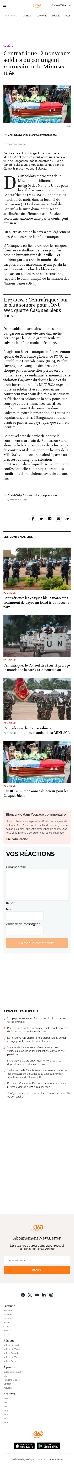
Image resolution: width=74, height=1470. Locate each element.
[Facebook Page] (23, 1295)
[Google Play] (48, 1445)
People (69, 16)
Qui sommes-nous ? (13, 1372)
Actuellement (10, 16)
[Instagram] (51, 1295)
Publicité (7, 1388)
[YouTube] (37, 1295)
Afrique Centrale (11, 1353)
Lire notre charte (17, 839)
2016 (5, 1422)
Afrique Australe (11, 1361)
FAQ (5, 1376)
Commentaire (16, 867)
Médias (6, 1330)
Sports (6, 1334)
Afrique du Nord (11, 1345)
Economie (42, 16)
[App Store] (24, 1445)
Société (56, 16)
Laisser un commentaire (37, 943)
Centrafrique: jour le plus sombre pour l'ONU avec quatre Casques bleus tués (35, 308)
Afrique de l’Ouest (11, 1349)
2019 (5, 1410)
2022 (5, 1398)
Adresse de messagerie (23, 924)
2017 (5, 1418)
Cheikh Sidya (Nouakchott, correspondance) (32, 135)
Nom (9, 909)
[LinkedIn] (44, 1295)
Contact (7, 1384)
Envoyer (37, 1269)
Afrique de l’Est (10, 1357)
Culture (6, 1326)
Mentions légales (11, 1380)
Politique (27, 16)
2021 (5, 1402)
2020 (5, 1406)
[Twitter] (30, 1295)
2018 (5, 1414)
